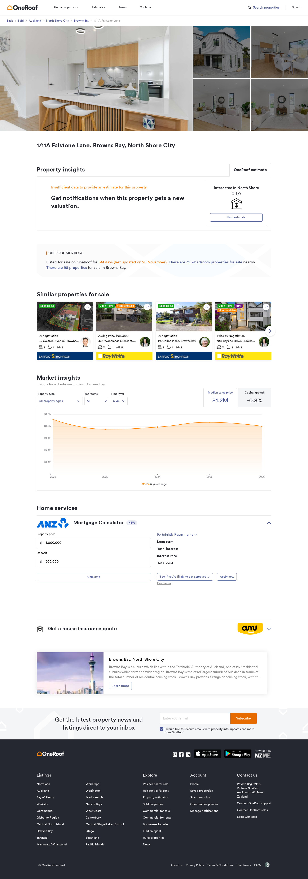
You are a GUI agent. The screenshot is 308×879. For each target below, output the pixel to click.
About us (176, 865)
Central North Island (50, 824)
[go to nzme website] (263, 754)
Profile (194, 784)
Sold (21, 20)
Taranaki (42, 837)
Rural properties (153, 837)
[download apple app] (207, 754)
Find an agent (152, 831)
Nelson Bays (94, 804)
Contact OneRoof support (254, 803)
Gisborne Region (48, 817)
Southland (92, 837)
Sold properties (153, 804)
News (123, 7)
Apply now (227, 576)
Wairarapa (92, 784)
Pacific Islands (95, 844)
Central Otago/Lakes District (105, 824)
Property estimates (155, 797)
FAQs (257, 865)
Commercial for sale (156, 811)
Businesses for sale (155, 824)
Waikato (42, 804)
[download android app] (237, 754)
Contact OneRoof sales (252, 810)
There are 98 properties (66, 267)
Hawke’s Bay (45, 831)
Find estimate (236, 217)
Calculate (93, 577)
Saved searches (200, 797)
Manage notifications (204, 811)
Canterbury (93, 817)
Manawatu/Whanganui (52, 844)
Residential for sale (155, 784)
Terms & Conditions (220, 865)
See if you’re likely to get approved (183, 576)
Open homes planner (204, 804)
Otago (90, 831)
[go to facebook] (181, 754)
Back (10, 20)
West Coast (93, 811)
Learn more (120, 686)
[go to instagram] (174, 754)
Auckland (35, 20)
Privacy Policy (195, 865)
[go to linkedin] (188, 754)
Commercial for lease (157, 817)
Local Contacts (247, 816)
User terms (244, 865)
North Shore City (57, 20)
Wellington (93, 790)
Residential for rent (156, 790)
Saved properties (201, 790)
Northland (43, 784)
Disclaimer (164, 583)
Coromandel (45, 811)
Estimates (98, 7)
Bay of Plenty (45, 797)
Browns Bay (81, 20)
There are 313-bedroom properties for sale (205, 262)
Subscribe (243, 718)
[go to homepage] (22, 7)
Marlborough (94, 797)
